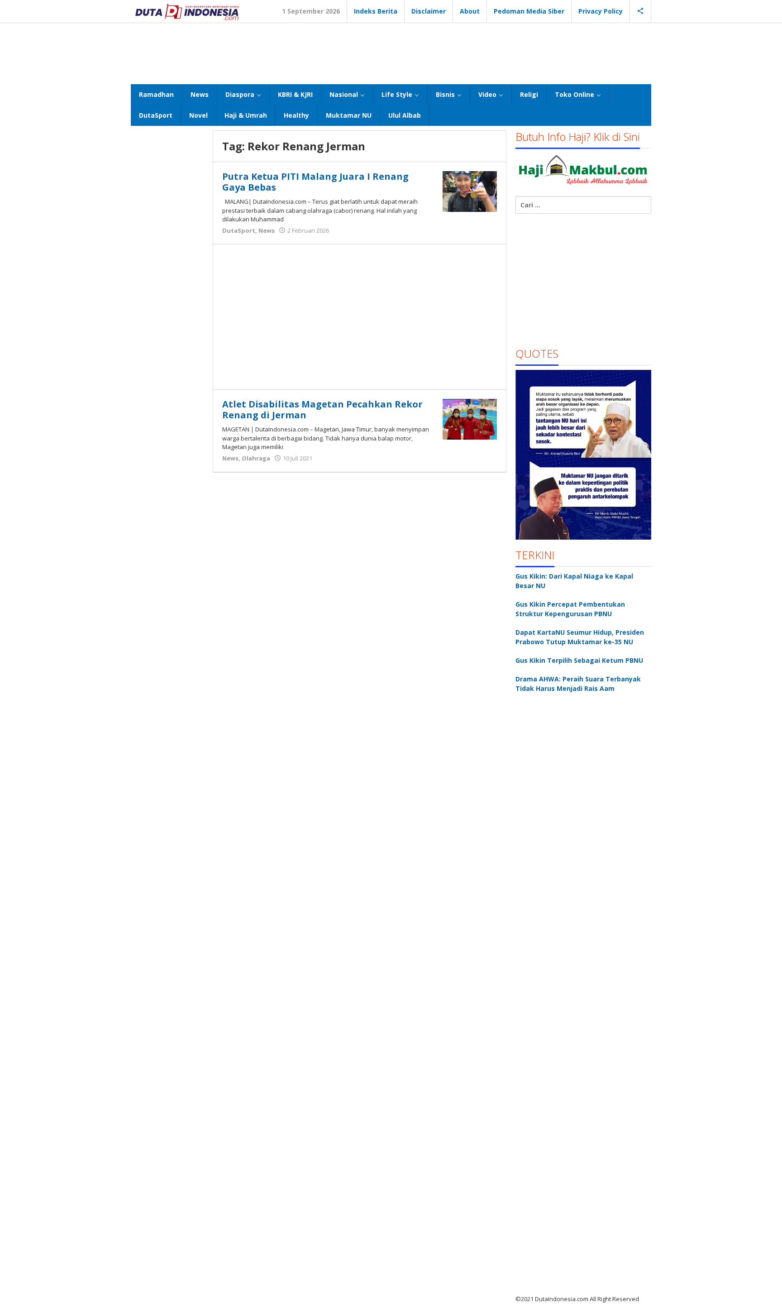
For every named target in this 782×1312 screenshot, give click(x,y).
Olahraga (256, 458)
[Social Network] (640, 11)
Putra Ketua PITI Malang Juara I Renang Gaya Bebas (315, 181)
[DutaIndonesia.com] (187, 11)
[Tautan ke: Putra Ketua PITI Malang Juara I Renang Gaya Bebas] (470, 191)
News (266, 230)
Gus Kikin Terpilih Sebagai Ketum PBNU (579, 660)
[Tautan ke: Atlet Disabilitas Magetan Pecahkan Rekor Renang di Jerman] (470, 418)
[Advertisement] (391, 52)
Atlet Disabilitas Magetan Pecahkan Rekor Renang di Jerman (322, 409)
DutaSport (238, 230)
